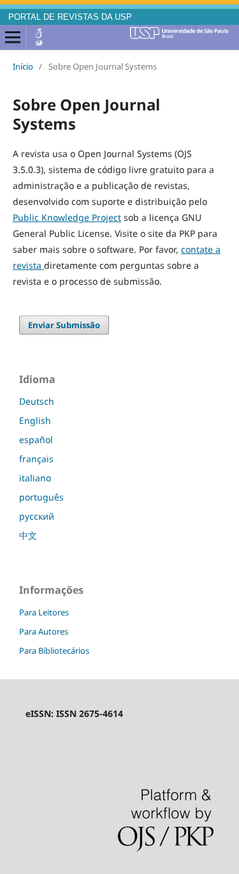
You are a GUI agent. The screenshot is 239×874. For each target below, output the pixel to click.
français (36, 459)
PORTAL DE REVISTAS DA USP (70, 17)
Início (23, 66)
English (35, 420)
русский (36, 516)
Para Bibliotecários (54, 650)
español (36, 439)
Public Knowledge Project (67, 217)
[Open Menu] (12, 37)
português (41, 497)
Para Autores (43, 631)
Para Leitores (44, 612)
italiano (35, 478)
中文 (28, 535)
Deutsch (36, 401)
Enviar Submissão (64, 325)
